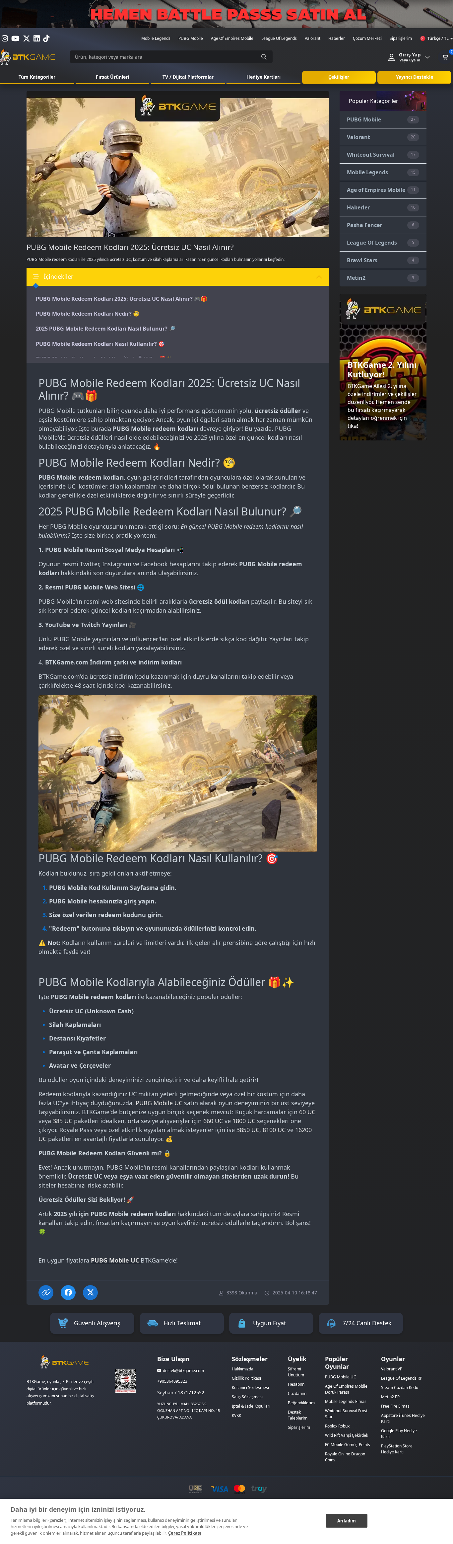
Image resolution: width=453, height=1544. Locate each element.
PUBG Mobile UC (159, 1103)
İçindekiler (58, 276)
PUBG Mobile (364, 119)
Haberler (358, 207)
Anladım (346, 1520)
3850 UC (247, 1130)
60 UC (307, 1112)
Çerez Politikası (184, 1533)
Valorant (358, 137)
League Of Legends (372, 242)
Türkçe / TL (438, 38)
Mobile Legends (367, 172)
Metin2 (356, 277)
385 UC (62, 1121)
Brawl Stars (362, 260)
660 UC (213, 1121)
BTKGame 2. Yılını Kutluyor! (382, 369)
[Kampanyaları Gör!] (226, 14)
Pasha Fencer (364, 225)
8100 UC (274, 1130)
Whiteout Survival (371, 154)
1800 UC (243, 1121)
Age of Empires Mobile (376, 189)
